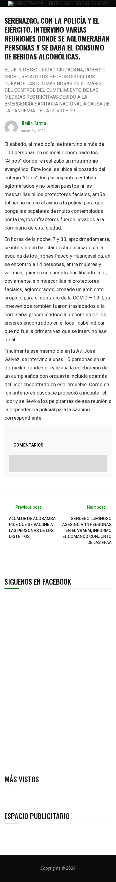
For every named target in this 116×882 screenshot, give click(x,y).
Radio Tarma (34, 123)
